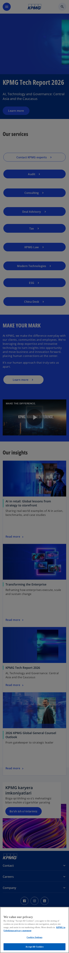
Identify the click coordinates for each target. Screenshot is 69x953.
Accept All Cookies (34, 946)
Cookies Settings (34, 937)
